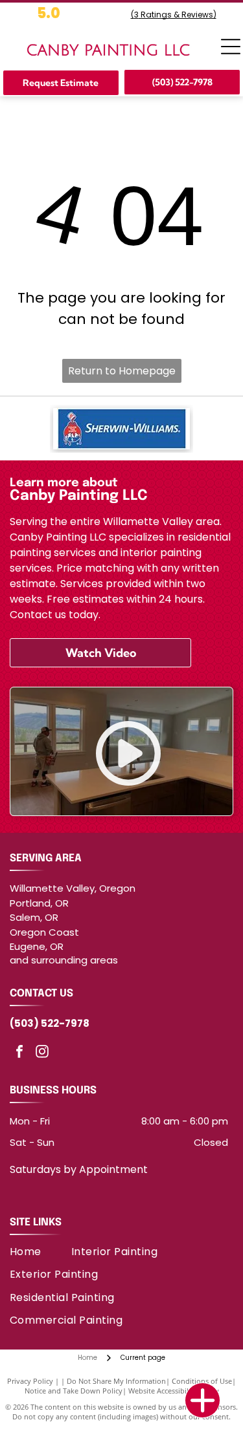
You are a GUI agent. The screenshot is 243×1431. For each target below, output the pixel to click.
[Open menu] (230, 46)
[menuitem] (40, 1251)
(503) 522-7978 (49, 1023)
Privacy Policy (30, 1381)
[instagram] (42, 1053)
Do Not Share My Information (116, 1381)
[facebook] (19, 1053)
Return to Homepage (122, 370)
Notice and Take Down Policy (73, 1390)
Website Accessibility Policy (173, 1390)
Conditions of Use (202, 1381)
